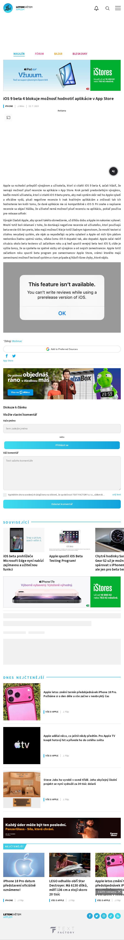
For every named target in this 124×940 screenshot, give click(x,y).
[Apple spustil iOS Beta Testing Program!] (69, 540)
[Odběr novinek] (96, 8)
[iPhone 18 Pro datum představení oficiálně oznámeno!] (23, 865)
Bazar (58, 54)
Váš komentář (10, 453)
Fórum (39, 54)
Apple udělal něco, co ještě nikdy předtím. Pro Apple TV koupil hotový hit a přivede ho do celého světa (79, 738)
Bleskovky (80, 54)
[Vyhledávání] (107, 8)
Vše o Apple (52, 711)
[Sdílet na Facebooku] (6, 356)
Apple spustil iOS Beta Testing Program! (66, 558)
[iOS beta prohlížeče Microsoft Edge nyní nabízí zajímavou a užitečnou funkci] (23, 540)
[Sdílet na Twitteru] (13, 356)
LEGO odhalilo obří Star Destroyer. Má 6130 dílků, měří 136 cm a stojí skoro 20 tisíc (68, 888)
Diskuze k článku (15, 407)
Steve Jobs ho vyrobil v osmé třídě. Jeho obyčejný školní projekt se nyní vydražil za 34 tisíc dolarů (80, 782)
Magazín (19, 54)
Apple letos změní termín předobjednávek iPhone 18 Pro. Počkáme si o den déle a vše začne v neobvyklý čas (80, 694)
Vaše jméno (9, 420)
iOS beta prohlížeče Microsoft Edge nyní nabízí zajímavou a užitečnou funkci (23, 563)
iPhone (9, 106)
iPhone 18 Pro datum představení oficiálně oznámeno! (19, 885)
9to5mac (17, 341)
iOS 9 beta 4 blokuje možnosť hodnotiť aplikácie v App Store (58, 99)
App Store (8, 360)
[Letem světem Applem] (17, 8)
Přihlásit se (62, 445)
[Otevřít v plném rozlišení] (62, 298)
